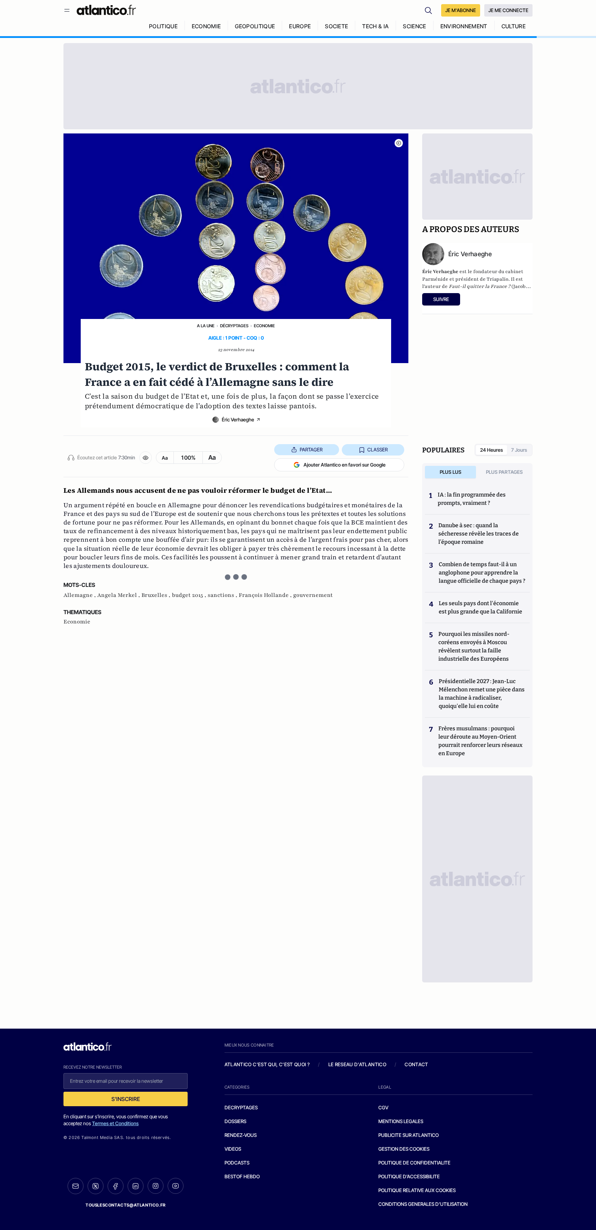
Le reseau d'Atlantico (357, 1064)
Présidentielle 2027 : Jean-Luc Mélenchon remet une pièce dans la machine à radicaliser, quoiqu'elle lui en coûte (482, 693)
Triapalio (497, 279)
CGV (383, 1107)
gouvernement (313, 595)
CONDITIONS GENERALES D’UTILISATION (423, 1204)
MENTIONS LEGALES (400, 1121)
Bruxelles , (156, 595)
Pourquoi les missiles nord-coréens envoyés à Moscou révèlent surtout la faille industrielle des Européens (473, 646)
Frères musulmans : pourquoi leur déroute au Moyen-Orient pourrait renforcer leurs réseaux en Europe (480, 741)
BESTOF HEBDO (242, 1176)
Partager (311, 449)
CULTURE (513, 26)
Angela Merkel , (119, 595)
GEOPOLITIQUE (255, 26)
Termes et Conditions (115, 1123)
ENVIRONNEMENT (463, 26)
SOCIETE (336, 26)
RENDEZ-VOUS (241, 1135)
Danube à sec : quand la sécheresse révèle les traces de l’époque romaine (478, 533)
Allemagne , (80, 595)
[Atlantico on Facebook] (115, 1186)
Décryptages (234, 325)
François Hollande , (266, 595)
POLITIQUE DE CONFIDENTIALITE (414, 1163)
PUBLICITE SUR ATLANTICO (408, 1135)
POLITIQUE (163, 26)
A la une (206, 325)
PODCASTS (237, 1163)
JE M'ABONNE (460, 10)
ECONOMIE (206, 26)
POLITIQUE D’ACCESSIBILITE (409, 1176)
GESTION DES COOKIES (403, 1149)
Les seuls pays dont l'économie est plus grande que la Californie (480, 607)
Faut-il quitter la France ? (479, 286)
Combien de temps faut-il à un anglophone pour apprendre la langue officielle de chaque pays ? (482, 572)
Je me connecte (508, 10)
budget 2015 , (190, 595)
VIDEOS (233, 1149)
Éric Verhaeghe (238, 419)
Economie (264, 325)
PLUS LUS (450, 472)
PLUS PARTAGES (504, 472)
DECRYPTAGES (241, 1107)
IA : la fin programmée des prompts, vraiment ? (472, 498)
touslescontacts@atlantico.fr (126, 1205)
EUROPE (300, 26)
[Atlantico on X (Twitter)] (95, 1186)
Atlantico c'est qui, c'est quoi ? (267, 1064)
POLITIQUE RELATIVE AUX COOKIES (417, 1190)
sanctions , (223, 595)
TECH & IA (375, 26)
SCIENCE (414, 26)
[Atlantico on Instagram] (155, 1186)
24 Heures (491, 450)
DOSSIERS (235, 1121)
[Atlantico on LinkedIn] (135, 1186)
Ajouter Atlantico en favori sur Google (345, 465)
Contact (416, 1064)
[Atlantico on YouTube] (175, 1186)
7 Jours (519, 450)
